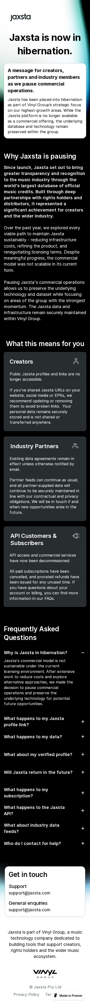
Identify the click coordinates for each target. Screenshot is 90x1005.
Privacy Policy (26, 994)
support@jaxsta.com (29, 892)
